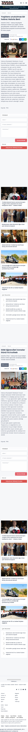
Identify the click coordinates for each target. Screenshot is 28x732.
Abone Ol (6, 39)
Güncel (9, 13)
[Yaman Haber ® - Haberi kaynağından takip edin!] (7, 3)
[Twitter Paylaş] (23, 39)
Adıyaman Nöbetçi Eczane (14, 148)
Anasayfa (4, 13)
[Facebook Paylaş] (20, 39)
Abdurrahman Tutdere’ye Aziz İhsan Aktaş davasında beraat (14, 7)
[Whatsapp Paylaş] (25, 39)
